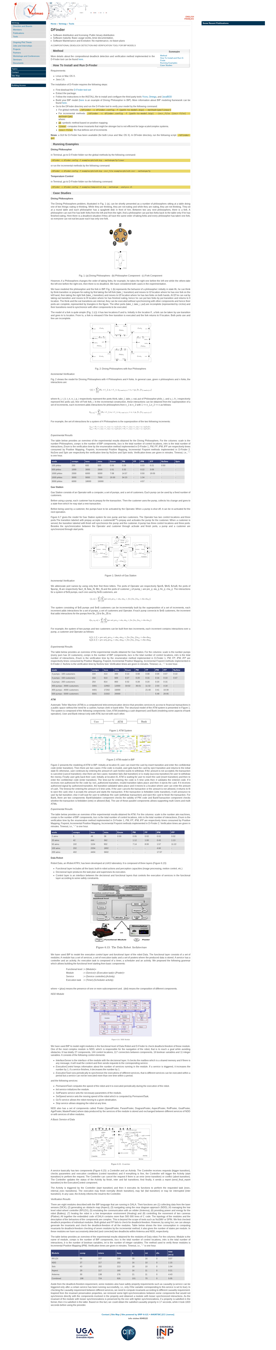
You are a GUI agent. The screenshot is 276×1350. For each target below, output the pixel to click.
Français (189, 19)
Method (163, 55)
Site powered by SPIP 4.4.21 (134, 1314)
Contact (15, 72)
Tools (71, 24)
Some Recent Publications (216, 23)
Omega (152, 97)
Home (53, 24)
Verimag (62, 24)
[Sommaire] (52, 50)
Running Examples (168, 63)
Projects (16, 49)
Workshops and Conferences (26, 56)
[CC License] (168, 1314)
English (190, 17)
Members (17, 29)
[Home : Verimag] (138, 11)
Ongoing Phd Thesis (22, 42)
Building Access (19, 85)
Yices (145, 97)
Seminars (17, 59)
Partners (17, 52)
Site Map (16, 76)
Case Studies (166, 65)
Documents (18, 63)
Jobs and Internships (22, 46)
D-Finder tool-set (82, 90)
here (80, 59)
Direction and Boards (22, 26)
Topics (14, 69)
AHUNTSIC (156, 1314)
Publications (18, 33)
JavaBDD (167, 97)
